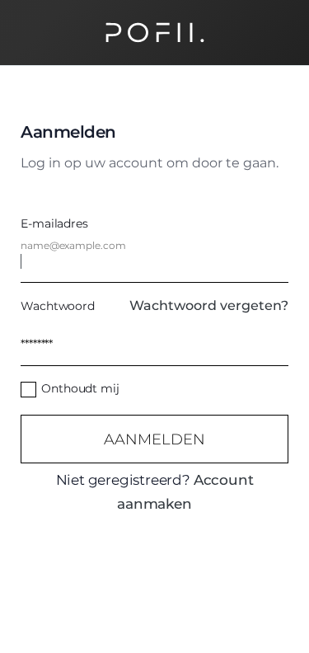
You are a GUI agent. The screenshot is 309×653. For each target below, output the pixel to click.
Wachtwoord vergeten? (208, 305)
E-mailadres (54, 223)
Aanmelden (154, 439)
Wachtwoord (58, 305)
